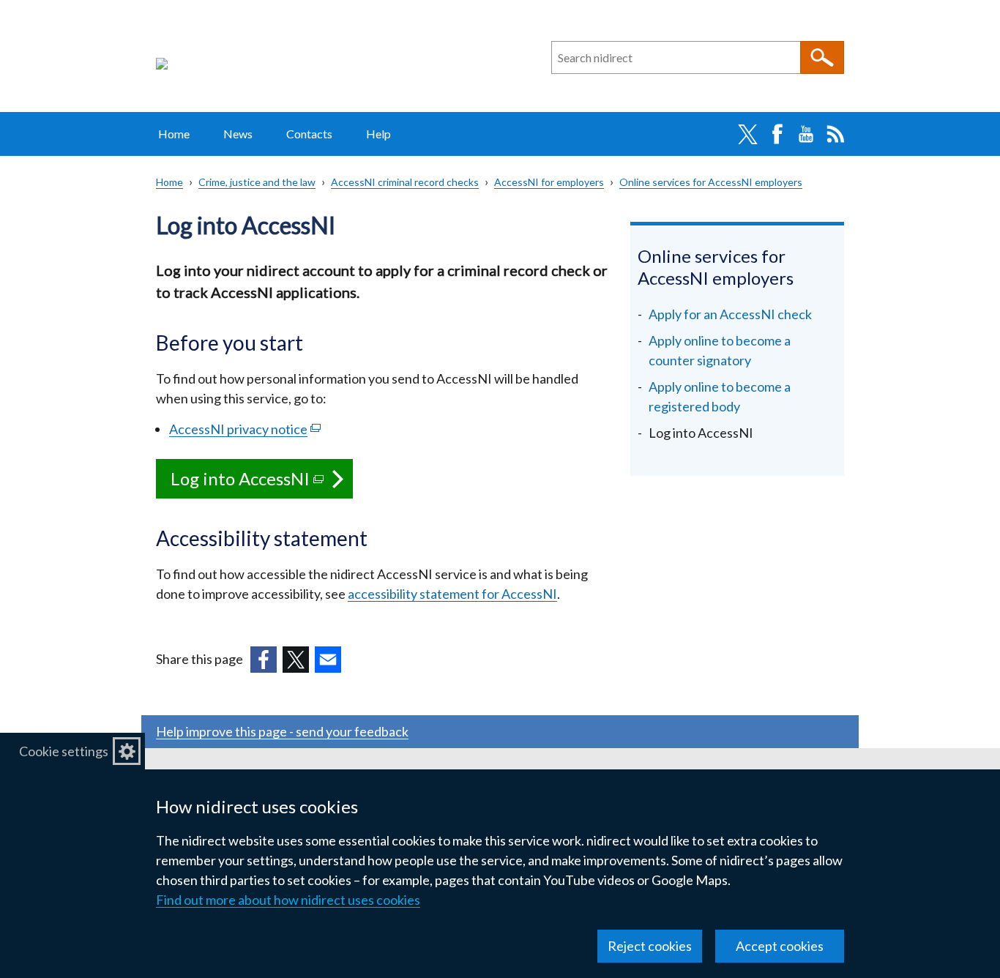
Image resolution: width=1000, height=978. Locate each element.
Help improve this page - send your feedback (282, 731)
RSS (835, 134)
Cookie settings (63, 751)
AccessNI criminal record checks (405, 182)
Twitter (747, 134)
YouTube (806, 134)
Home (174, 134)
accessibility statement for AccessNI (452, 594)
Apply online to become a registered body (720, 396)
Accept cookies (780, 946)
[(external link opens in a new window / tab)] (263, 659)
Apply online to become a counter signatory (720, 350)
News (238, 134)
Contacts (309, 134)
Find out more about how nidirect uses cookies (288, 900)
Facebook (776, 134)
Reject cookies (650, 946)
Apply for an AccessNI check (730, 314)
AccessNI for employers (549, 182)
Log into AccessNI (262, 483)
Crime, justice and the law (257, 182)
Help (378, 134)
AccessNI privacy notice (245, 429)
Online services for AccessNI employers (710, 182)
